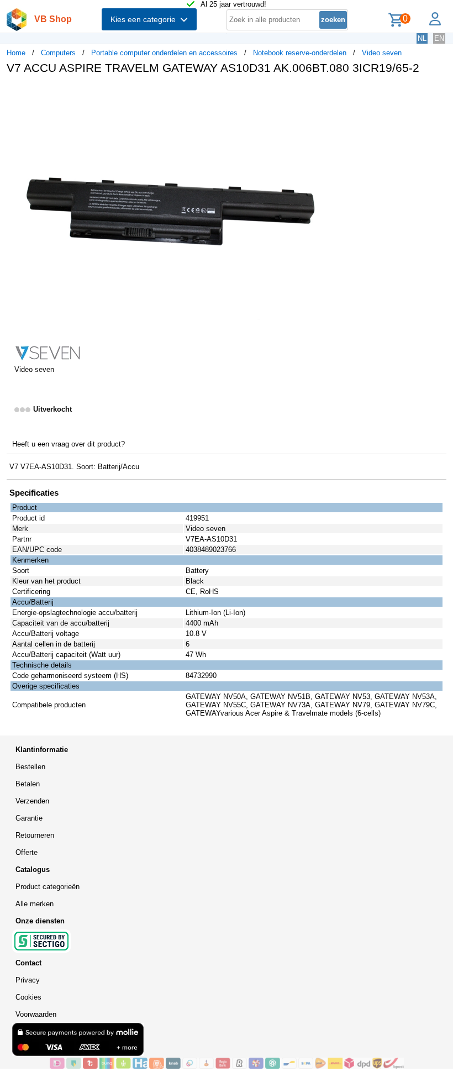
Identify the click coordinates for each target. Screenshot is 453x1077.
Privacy (27, 980)
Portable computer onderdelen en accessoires (164, 53)
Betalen (27, 784)
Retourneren (34, 835)
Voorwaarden (35, 1014)
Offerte (26, 852)
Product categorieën (47, 886)
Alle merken (34, 904)
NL (422, 38)
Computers (58, 53)
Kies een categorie (145, 19)
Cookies (28, 997)
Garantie (29, 818)
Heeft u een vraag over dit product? (68, 444)
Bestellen (30, 767)
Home (16, 53)
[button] (328, 94)
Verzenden (32, 801)
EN (439, 38)
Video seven (382, 53)
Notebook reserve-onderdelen (299, 53)
